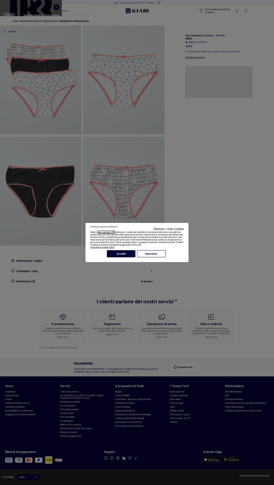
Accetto (121, 253)
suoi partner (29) (106, 232)
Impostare (151, 253)
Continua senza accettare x (104, 226)
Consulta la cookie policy (102, 247)
